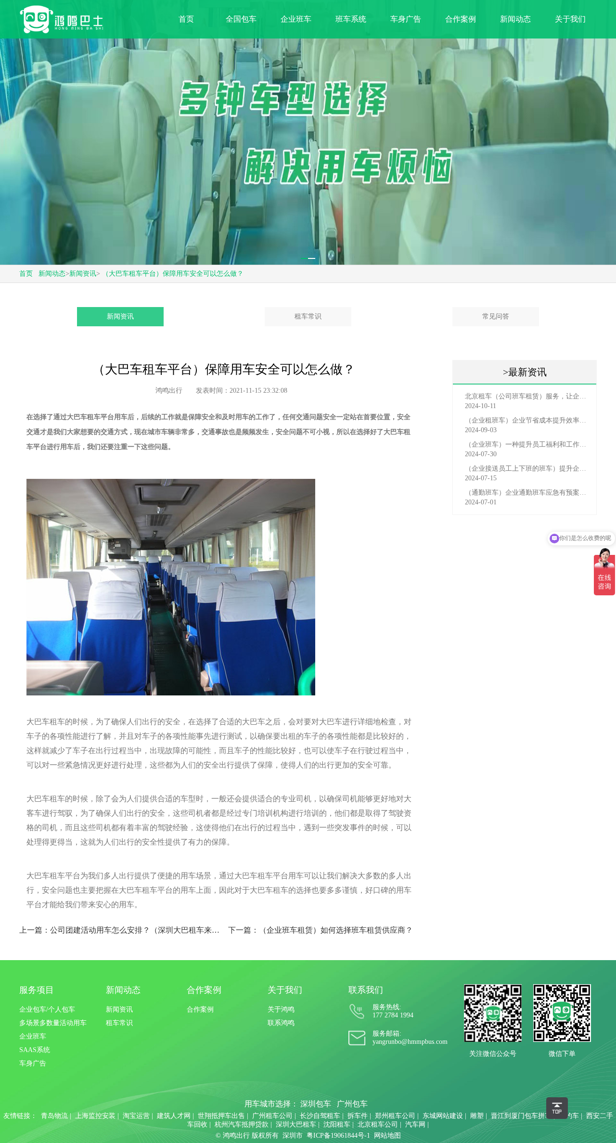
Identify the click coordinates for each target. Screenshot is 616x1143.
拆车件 (357, 1115)
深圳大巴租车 (296, 1124)
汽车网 (415, 1124)
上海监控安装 (95, 1115)
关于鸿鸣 (281, 1009)
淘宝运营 (136, 1115)
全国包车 (241, 19)
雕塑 (477, 1115)
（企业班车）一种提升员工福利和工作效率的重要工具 (527, 444)
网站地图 (387, 1135)
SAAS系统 (34, 1049)
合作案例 (460, 19)
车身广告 (405, 19)
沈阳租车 (336, 1124)
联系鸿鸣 (281, 1023)
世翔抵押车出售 (221, 1115)
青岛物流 (54, 1115)
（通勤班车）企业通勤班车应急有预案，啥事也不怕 (527, 492)
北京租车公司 (378, 1124)
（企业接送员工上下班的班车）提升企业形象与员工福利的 (527, 468)
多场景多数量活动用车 (53, 1023)
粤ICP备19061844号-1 (338, 1135)
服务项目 (36, 990)
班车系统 (350, 19)
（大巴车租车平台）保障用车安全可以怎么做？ (173, 273)
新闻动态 (515, 19)
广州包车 (352, 1104)
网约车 (569, 1115)
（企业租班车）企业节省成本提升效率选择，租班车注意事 (527, 420)
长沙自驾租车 (320, 1115)
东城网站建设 (443, 1115)
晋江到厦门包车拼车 (521, 1115)
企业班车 (296, 19)
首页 (186, 19)
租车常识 (308, 316)
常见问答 (495, 316)
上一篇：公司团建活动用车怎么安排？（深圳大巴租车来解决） (119, 930)
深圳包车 (315, 1104)
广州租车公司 (272, 1115)
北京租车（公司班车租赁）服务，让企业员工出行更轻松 (527, 396)
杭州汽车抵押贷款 (242, 1124)
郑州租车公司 (395, 1115)
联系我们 (365, 990)
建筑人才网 (174, 1115)
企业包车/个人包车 (47, 1009)
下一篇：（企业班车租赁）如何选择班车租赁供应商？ (320, 930)
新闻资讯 (82, 273)
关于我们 (570, 19)
